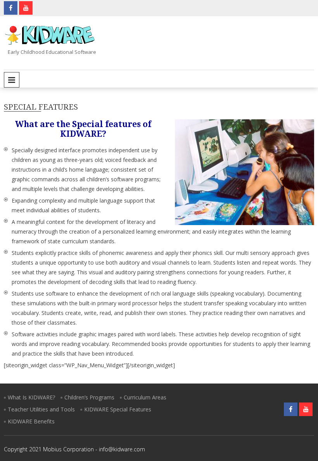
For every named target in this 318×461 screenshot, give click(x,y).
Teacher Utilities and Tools (41, 409)
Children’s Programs (89, 397)
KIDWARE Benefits (31, 421)
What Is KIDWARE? (31, 397)
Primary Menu (11, 80)
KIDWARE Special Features (117, 409)
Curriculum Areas (145, 397)
